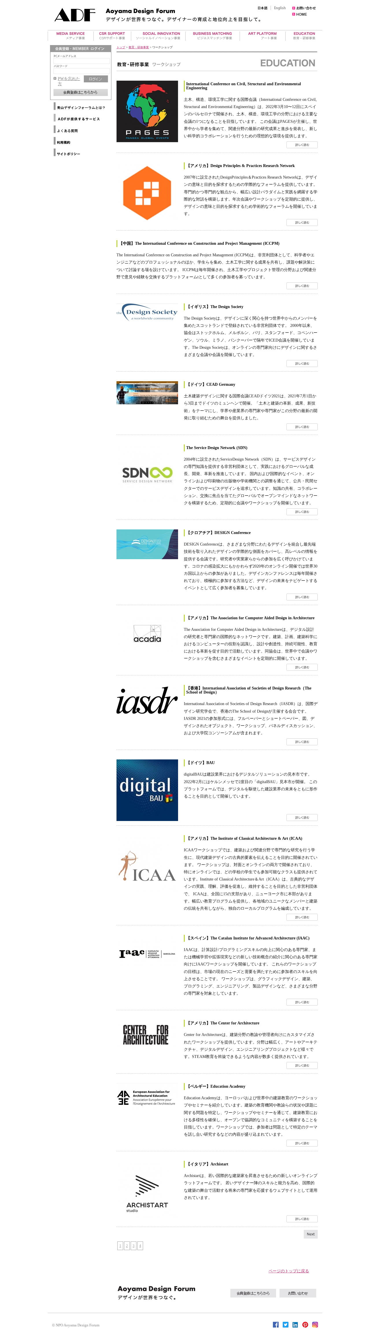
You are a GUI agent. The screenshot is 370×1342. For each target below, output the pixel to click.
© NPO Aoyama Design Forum (75, 1325)
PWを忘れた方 (69, 81)
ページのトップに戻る (289, 1271)
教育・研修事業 (139, 47)
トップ (120, 47)
